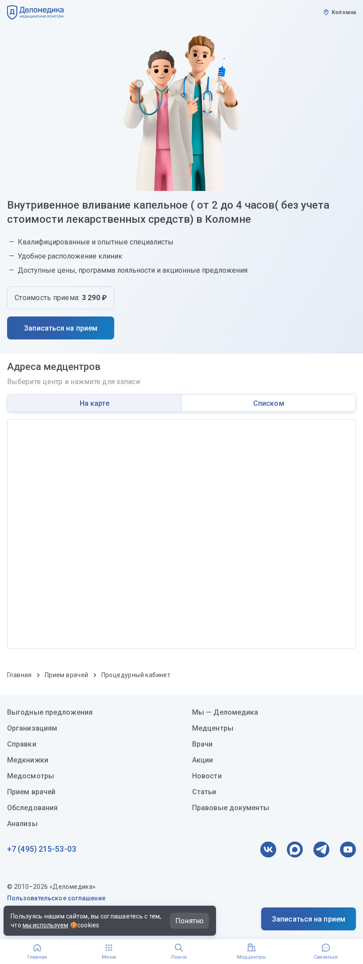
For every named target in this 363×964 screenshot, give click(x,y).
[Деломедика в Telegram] (321, 849)
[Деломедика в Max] (295, 849)
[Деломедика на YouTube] (348, 849)
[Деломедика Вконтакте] (268, 849)
